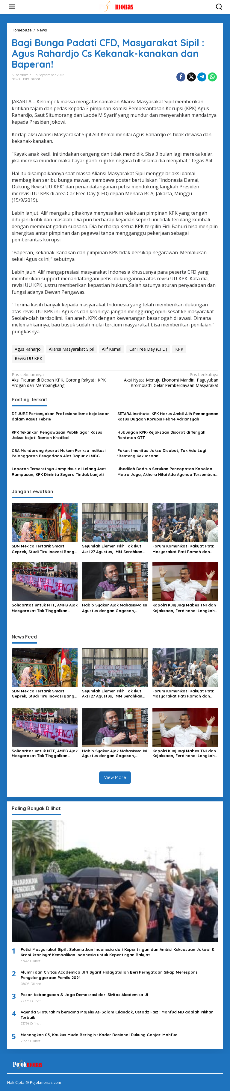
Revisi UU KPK (28, 358)
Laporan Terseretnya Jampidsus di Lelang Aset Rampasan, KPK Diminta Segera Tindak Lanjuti (59, 471)
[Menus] (12, 7)
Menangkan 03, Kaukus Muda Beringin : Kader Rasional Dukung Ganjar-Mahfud (99, 1034)
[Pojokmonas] (116, 6)
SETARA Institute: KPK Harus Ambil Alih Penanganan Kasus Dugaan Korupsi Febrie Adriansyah (167, 416)
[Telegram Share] (201, 76)
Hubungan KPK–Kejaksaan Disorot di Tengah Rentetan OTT (161, 435)
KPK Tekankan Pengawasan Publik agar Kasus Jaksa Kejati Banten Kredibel (57, 435)
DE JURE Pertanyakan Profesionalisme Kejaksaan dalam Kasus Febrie (61, 416)
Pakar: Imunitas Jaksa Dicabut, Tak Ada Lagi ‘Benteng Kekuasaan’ (161, 453)
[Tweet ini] (191, 76)
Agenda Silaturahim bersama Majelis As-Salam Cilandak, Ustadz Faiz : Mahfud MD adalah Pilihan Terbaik (117, 1015)
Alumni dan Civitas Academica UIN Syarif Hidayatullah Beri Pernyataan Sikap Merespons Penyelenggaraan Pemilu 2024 (109, 975)
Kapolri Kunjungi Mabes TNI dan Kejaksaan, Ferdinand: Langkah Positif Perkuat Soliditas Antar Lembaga (184, 608)
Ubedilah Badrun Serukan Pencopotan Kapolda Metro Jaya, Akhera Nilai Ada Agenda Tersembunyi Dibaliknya (167, 471)
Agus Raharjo (28, 349)
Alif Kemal (111, 349)
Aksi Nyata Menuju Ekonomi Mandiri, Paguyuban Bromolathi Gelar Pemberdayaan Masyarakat (171, 380)
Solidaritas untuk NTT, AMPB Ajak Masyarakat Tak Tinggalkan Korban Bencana (45, 608)
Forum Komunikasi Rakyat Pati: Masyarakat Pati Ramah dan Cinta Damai (183, 549)
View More (115, 777)
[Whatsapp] (212, 76)
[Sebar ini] (180, 76)
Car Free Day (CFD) (148, 349)
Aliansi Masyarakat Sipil (71, 349)
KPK (179, 349)
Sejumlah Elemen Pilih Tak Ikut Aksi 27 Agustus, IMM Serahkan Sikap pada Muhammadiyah (112, 549)
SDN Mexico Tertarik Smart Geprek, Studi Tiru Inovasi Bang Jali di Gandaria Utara (43, 549)
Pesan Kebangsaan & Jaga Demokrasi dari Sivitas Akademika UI (84, 994)
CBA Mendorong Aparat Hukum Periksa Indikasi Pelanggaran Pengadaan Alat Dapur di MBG (58, 453)
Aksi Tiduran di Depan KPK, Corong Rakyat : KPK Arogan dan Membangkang (59, 380)
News (16, 79)
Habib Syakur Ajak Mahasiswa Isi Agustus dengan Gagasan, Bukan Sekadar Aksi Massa (114, 608)
